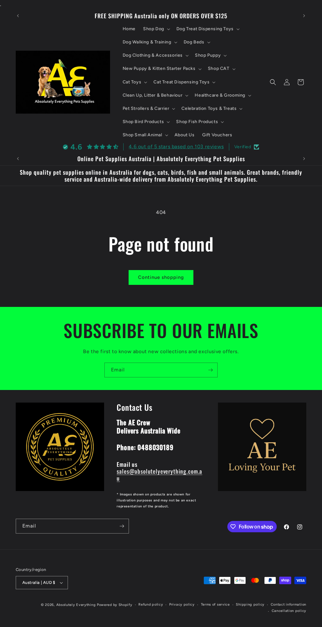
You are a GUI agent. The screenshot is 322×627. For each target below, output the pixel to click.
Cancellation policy (289, 611)
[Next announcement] (304, 16)
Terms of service (215, 604)
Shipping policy (250, 604)
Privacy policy (182, 604)
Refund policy (150, 604)
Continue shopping (161, 277)
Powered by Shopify (114, 605)
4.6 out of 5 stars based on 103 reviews (176, 147)
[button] (156, 29)
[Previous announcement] (18, 16)
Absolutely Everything (76, 605)
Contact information (288, 604)
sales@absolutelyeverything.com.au (159, 474)
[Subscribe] (210, 370)
